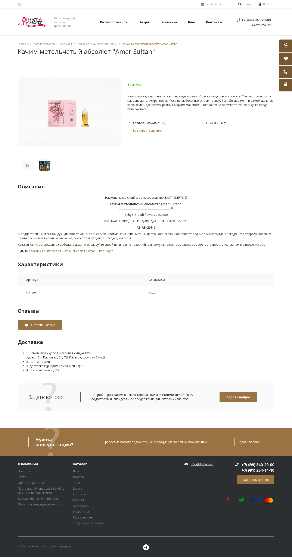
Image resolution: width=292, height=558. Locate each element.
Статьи (23, 477)
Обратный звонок (256, 480)
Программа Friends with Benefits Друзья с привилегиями (41, 490)
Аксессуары (81, 506)
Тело (76, 483)
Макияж (79, 500)
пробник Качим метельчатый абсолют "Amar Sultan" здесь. (72, 251)
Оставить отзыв (42, 325)
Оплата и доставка (32, 483)
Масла (77, 488)
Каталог (80, 464)
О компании (28, 464)
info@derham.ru (216, 4)
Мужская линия (84, 517)
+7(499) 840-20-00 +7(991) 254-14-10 (258, 467)
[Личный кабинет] (285, 85)
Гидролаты (81, 512)
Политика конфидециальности (40, 504)
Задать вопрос (238, 397)
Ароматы (79, 494)
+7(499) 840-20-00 (256, 20)
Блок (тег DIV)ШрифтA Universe (32, 22)
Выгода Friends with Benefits (38, 498)
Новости (24, 471)
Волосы (78, 477)
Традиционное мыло (88, 523)
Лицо (76, 471)
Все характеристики (147, 130)
